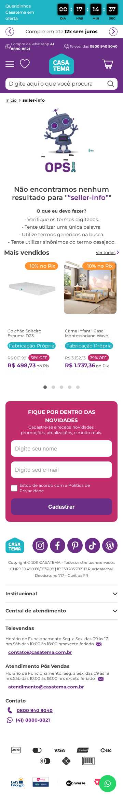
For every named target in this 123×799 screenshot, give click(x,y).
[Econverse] (76, 782)
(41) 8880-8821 (33, 720)
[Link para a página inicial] (11, 100)
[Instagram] (40, 545)
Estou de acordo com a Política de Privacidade (54, 488)
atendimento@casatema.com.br (46, 686)
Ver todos (105, 252)
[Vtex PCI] (40, 782)
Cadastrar (61, 506)
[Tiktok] (92, 545)
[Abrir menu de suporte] (107, 783)
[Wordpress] (110, 545)
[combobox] (61, 84)
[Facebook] (57, 545)
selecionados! (43, 36)
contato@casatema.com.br (40, 652)
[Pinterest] (75, 545)
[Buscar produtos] (111, 84)
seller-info (34, 100)
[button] (45, 387)
